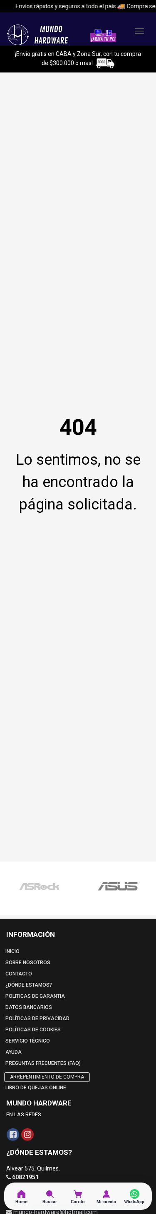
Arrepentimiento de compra (47, 1077)
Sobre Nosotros (27, 962)
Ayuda (13, 1052)
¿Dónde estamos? (28, 985)
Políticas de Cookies (33, 1030)
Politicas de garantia (35, 996)
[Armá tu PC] (103, 35)
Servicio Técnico (27, 1041)
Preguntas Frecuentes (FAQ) (43, 1063)
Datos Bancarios (28, 1007)
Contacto (18, 974)
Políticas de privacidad (37, 1018)
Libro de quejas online (35, 1088)
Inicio (12, 951)
